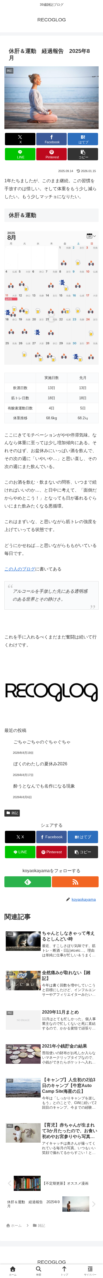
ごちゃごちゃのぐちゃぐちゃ (42, 742)
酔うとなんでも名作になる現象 (44, 786)
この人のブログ (19, 569)
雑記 (15, 813)
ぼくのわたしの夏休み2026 (40, 763)
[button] (83, 154)
